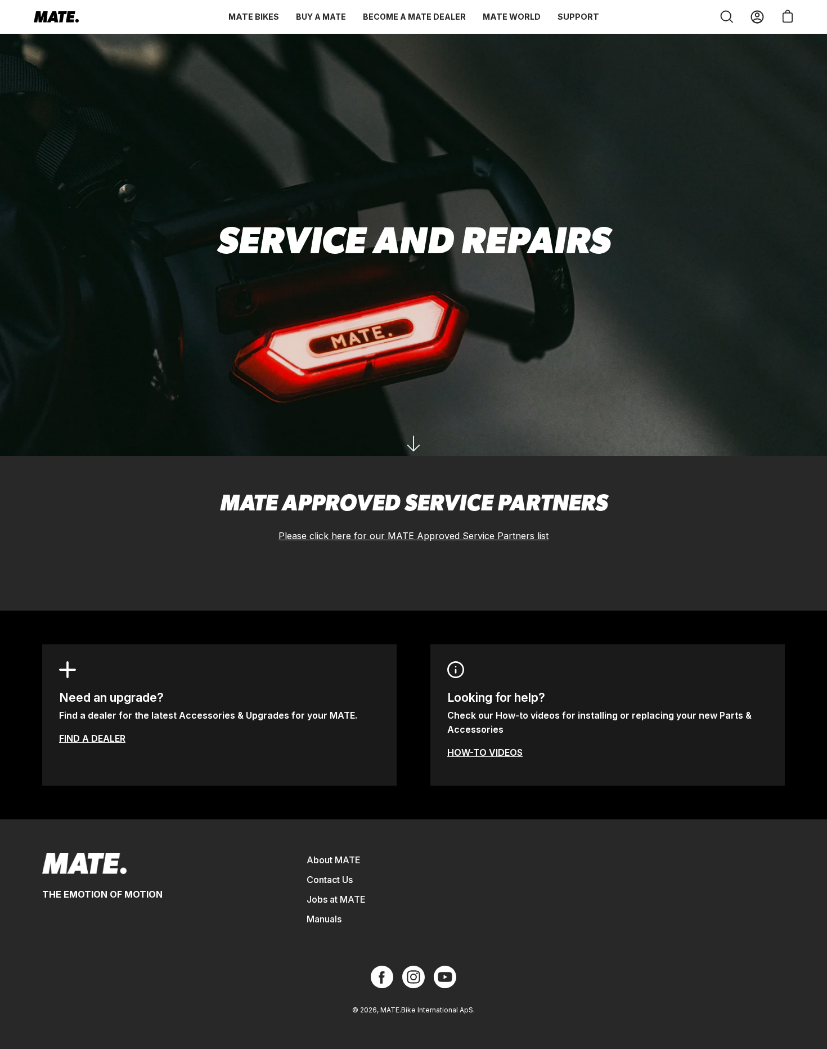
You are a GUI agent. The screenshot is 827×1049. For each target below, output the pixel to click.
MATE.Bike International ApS (426, 1010)
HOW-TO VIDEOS (485, 752)
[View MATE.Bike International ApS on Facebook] (382, 977)
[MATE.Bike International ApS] (56, 17)
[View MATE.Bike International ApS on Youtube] (445, 977)
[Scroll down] (413, 443)
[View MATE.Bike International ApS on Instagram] (413, 977)
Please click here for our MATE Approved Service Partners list (413, 535)
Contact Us (330, 879)
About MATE (334, 860)
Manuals (324, 919)
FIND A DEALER (92, 738)
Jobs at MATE (336, 899)
